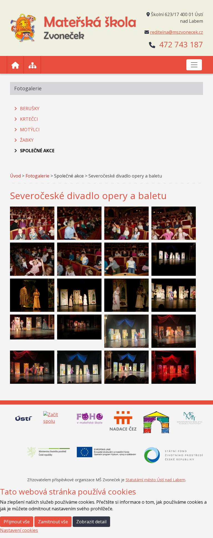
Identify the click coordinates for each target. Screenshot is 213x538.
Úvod (15, 176)
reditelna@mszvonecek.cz (176, 32)
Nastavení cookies (19, 530)
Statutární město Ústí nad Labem (155, 479)
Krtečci (29, 119)
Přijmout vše (17, 522)
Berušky (29, 108)
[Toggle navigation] (194, 64)
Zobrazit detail (91, 522)
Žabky (27, 140)
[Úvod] (15, 65)
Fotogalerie (37, 176)
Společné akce (37, 151)
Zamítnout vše (53, 522)
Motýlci (30, 130)
